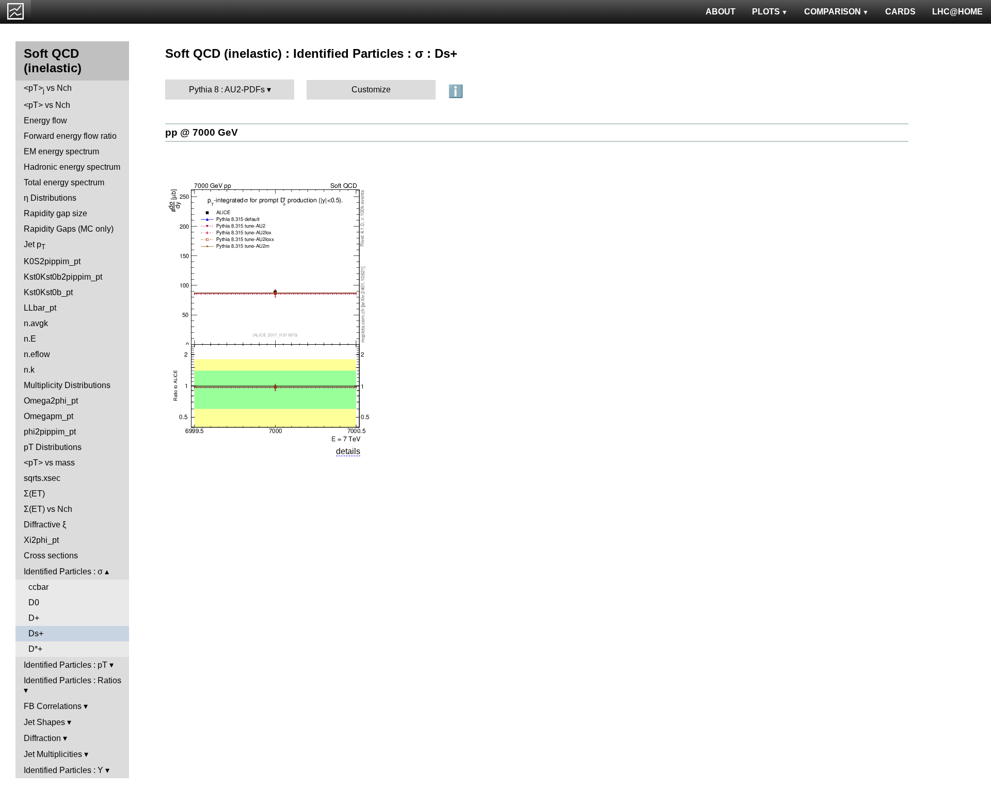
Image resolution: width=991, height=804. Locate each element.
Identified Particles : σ (63, 571)
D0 (33, 602)
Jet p (34, 245)
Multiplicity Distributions (67, 385)
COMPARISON (832, 11)
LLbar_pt (40, 307)
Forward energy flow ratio (70, 136)
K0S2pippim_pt (52, 261)
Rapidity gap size (55, 213)
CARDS (900, 11)
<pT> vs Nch (48, 89)
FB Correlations (53, 706)
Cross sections (51, 555)
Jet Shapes (44, 722)
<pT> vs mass (49, 462)
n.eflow (37, 354)
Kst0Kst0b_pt (48, 292)
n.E (30, 338)
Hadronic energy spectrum (72, 167)
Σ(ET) (34, 493)
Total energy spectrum (64, 182)
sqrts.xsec (42, 478)
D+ (33, 618)
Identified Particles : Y (63, 770)
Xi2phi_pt (41, 540)
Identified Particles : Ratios (72, 680)
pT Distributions (53, 447)
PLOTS (766, 11)
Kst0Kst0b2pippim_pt (63, 276)
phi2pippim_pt (50, 431)
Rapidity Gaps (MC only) (69, 228)
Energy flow (45, 120)
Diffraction (42, 738)
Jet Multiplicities (53, 754)
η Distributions (50, 198)
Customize (371, 89)
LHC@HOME (957, 11)
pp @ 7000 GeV (201, 132)
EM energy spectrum (61, 151)
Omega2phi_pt (51, 400)
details (348, 451)
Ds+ (35, 633)
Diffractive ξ (45, 524)
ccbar (38, 587)
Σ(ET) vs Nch (48, 509)
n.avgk (36, 323)
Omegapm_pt (48, 416)
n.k (29, 369)
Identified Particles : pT (65, 665)
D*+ (35, 649)
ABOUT (721, 11)
